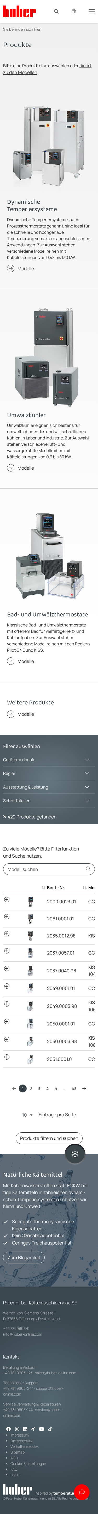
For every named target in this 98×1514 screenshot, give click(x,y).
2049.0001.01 (61, 988)
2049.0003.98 (62, 1006)
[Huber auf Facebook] (8, 1429)
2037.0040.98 (61, 970)
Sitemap (17, 1452)
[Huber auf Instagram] (17, 1429)
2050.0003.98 (62, 1041)
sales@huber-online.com (55, 1372)
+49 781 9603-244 (18, 1388)
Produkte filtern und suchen (49, 1138)
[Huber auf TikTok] (50, 1429)
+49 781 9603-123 (18, 1372)
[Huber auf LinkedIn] (25, 1429)
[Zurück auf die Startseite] (19, 11)
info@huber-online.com (22, 1334)
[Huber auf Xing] (33, 1429)
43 (74, 1088)
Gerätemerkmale (19, 760)
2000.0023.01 (61, 901)
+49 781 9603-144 (18, 1409)
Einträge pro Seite (57, 1114)
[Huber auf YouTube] (41, 1429)
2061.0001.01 (60, 918)
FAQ (13, 1469)
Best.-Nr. (56, 887)
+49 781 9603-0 (16, 1328)
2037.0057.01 (60, 953)
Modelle (26, 268)
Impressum (19, 1435)
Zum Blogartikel (24, 1257)
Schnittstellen (17, 800)
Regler (9, 773)
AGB (14, 1457)
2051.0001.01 (60, 1059)
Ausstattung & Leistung (25, 787)
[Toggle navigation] (92, 10)
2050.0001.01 (61, 1023)
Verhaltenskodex (24, 1446)
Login (14, 1474)
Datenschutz (21, 1440)
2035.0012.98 (61, 935)
